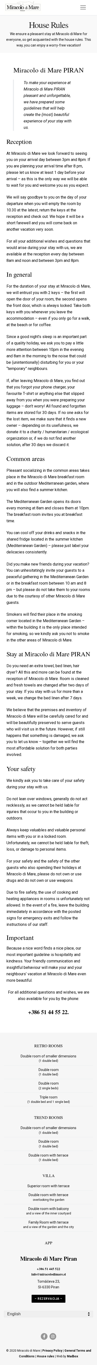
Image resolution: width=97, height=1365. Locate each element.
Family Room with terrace (48, 1224)
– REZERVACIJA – (48, 1298)
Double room (49, 1072)
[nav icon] (83, 7)
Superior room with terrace (48, 1186)
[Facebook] (44, 1336)
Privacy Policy (52, 1350)
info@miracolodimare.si (48, 1274)
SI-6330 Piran (48, 1287)
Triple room (48, 1099)
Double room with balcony (48, 1211)
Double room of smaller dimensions (48, 1058)
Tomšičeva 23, (48, 1281)
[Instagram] (52, 1336)
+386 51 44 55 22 (47, 1012)
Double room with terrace (48, 1157)
